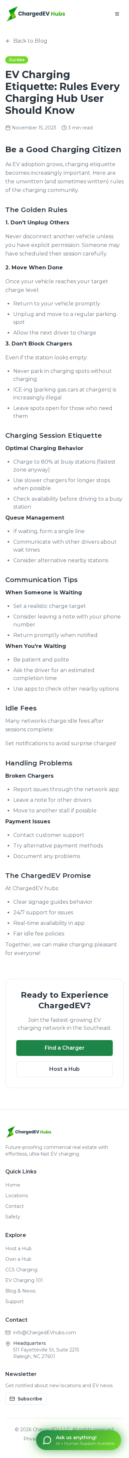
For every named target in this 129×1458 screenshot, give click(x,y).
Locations (16, 1196)
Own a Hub (18, 1259)
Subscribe (30, 1399)
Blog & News (20, 1291)
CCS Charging (21, 1270)
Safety (12, 1217)
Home (12, 1185)
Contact (14, 1206)
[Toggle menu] (117, 14)
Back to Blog (30, 41)
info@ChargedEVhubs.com (44, 1333)
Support (14, 1301)
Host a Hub (64, 1069)
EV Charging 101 (24, 1280)
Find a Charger (65, 1048)
